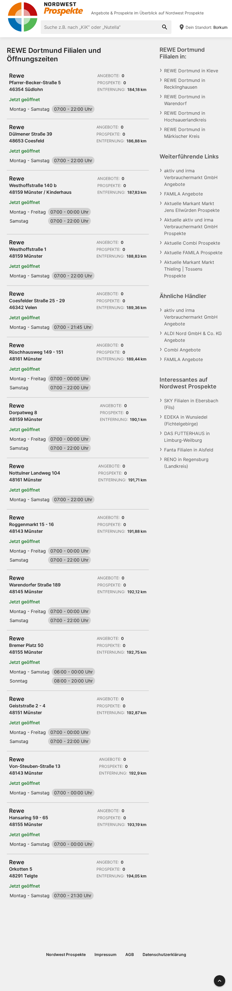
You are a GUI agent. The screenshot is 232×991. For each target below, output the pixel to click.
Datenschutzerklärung (164, 954)
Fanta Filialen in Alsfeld (188, 450)
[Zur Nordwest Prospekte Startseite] (45, 9)
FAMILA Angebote (183, 194)
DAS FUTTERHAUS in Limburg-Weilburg (187, 437)
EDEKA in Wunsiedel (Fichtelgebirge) (185, 420)
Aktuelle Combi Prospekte (192, 243)
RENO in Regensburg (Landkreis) (186, 463)
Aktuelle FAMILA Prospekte (193, 252)
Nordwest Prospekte (185, 12)
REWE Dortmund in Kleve (191, 70)
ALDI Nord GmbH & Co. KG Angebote (193, 337)
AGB (129, 954)
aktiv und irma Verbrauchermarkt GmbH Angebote (191, 177)
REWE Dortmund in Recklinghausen (184, 83)
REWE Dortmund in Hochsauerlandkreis (185, 116)
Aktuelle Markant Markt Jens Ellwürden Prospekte (192, 207)
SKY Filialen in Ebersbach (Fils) (191, 404)
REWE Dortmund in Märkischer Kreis (184, 133)
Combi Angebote (182, 350)
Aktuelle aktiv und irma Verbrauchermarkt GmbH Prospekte (191, 226)
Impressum (105, 954)
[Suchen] (164, 27)
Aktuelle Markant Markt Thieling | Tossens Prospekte (189, 269)
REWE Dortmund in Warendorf (184, 100)
